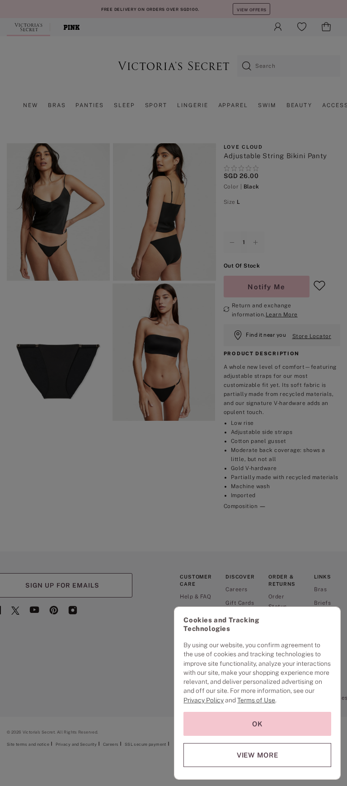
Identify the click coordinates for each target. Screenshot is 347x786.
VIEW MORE (257, 755)
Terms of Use (256, 700)
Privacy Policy (203, 700)
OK (257, 724)
